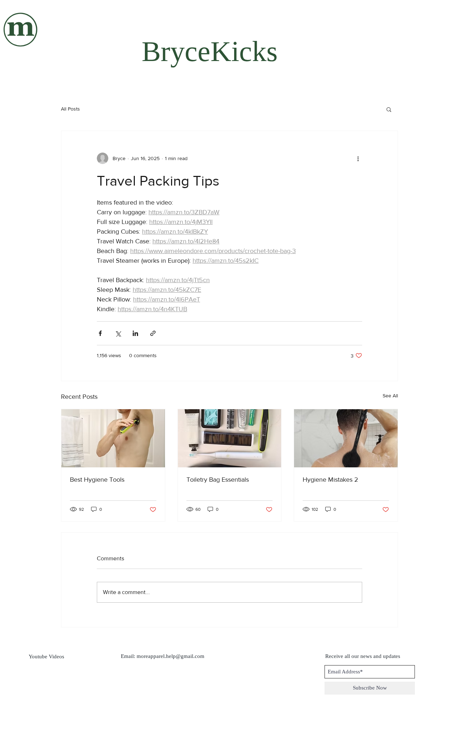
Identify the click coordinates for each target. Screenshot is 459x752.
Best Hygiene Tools (97, 479)
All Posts (70, 109)
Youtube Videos (46, 656)
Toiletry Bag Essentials (217, 479)
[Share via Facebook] (100, 333)
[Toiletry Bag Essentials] (229, 438)
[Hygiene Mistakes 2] (346, 438)
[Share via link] (153, 333)
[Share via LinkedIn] (135, 333)
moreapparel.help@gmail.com (170, 656)
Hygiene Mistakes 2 (330, 479)
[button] (388, 109)
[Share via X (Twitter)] (117, 333)
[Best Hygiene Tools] (113, 438)
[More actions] (358, 158)
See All (390, 395)
